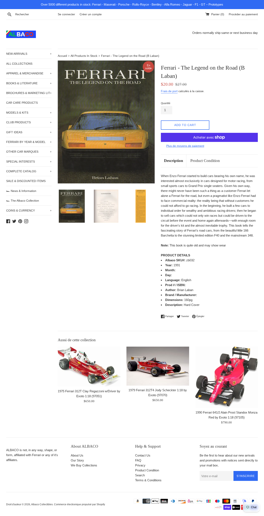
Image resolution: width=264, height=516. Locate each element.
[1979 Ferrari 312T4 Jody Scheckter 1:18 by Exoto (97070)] (157, 366)
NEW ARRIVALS (29, 53)
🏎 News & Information (21, 191)
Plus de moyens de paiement (185, 145)
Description (173, 160)
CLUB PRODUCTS (29, 122)
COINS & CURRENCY (29, 210)
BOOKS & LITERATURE (29, 83)
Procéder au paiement (243, 14)
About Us (77, 455)
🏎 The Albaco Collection (22, 200)
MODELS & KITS (29, 112)
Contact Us (142, 455)
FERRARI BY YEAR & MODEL (29, 142)
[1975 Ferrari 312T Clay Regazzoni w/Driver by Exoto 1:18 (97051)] (89, 366)
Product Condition (205, 160)
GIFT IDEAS (29, 132)
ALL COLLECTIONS (19, 63)
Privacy (140, 465)
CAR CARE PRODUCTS (22, 102)
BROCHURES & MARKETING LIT (29, 93)
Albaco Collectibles (42, 504)
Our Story (77, 460)
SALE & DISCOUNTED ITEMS (26, 181)
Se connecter (66, 14)
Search (140, 475)
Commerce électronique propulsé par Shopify (79, 504)
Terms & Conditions (148, 480)
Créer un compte (91, 14)
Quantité (165, 103)
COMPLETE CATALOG (29, 171)
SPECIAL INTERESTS (29, 161)
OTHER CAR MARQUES (29, 151)
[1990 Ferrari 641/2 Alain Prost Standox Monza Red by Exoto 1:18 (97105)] (226, 377)
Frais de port (169, 91)
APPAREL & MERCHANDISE (29, 73)
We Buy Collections (84, 465)
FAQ (138, 460)
